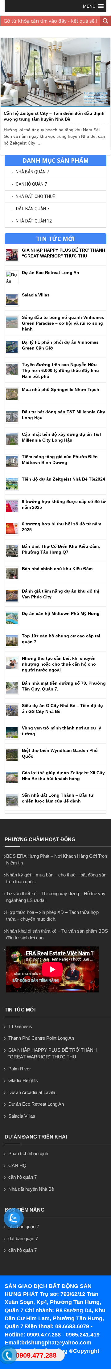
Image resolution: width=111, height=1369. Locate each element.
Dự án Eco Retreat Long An (50, 272)
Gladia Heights (23, 1080)
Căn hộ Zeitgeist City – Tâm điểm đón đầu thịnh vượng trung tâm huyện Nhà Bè (54, 116)
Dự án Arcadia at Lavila (31, 1092)
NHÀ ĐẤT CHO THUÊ (35, 196)
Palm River (19, 1068)
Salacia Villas (36, 294)
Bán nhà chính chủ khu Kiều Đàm (57, 568)
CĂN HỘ (17, 1165)
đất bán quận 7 (32, 208)
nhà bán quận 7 (32, 171)
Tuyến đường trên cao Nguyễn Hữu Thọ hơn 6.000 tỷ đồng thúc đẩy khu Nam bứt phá (60, 370)
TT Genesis (20, 1026)
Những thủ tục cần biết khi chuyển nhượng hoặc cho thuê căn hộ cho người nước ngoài (59, 664)
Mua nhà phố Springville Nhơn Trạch (60, 389)
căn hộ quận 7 (31, 184)
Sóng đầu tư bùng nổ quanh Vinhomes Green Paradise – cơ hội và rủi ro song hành (63, 323)
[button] (89, 6)
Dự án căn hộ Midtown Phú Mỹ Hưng (61, 613)
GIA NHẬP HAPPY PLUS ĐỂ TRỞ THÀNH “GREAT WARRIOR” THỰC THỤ (52, 1053)
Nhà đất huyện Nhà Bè (31, 1189)
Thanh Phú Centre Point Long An (41, 1038)
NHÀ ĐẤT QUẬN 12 (34, 220)
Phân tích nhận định (28, 1153)
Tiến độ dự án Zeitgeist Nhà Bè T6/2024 (63, 479)
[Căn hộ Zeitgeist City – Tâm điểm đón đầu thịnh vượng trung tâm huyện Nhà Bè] (55, 105)
